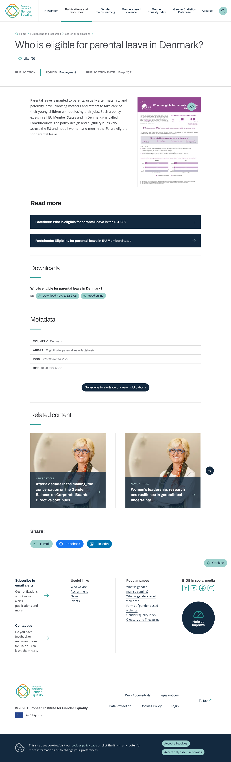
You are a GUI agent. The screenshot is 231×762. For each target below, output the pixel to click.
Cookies (218, 563)
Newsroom (51, 10)
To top (203, 701)
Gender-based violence (131, 11)
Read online (95, 295)
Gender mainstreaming (105, 11)
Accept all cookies (175, 743)
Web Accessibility (138, 695)
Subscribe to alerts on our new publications (115, 387)
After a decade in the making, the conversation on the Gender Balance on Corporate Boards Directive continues (64, 492)
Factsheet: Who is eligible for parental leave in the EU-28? (80, 222)
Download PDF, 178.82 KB (60, 295)
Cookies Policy (151, 706)
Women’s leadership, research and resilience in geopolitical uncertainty (158, 494)
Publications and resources (76, 11)
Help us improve (198, 623)
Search (223, 11)
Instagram (211, 588)
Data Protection (120, 706)
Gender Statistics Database (184, 11)
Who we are (79, 587)
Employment (67, 72)
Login (175, 706)
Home (22, 34)
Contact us (23, 625)
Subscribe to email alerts (25, 583)
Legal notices (169, 695)
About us (207, 10)
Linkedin (185, 588)
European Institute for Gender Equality (19, 11)
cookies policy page (84, 745)
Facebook (202, 588)
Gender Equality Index (157, 11)
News (74, 596)
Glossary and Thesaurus (142, 620)
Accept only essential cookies (183, 752)
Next (210, 470)
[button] (41, 544)
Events (75, 601)
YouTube (194, 588)
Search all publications (77, 34)
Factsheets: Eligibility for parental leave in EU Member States (83, 241)
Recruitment (79, 592)
